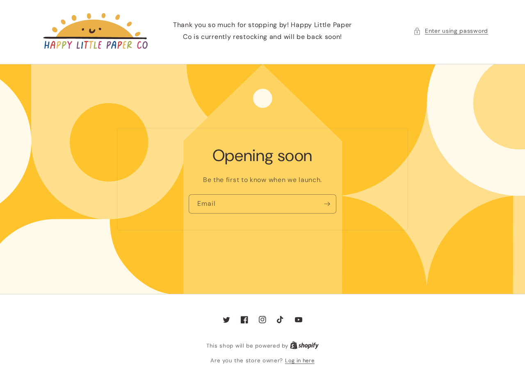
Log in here (300, 360)
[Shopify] (304, 345)
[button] (450, 31)
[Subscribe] (327, 204)
